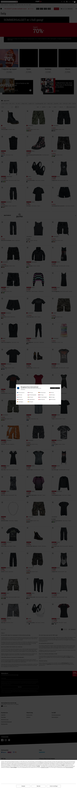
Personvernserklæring (69, 767)
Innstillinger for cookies (44, 767)
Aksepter (23, 786)
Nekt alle (38, 786)
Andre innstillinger (54, 786)
